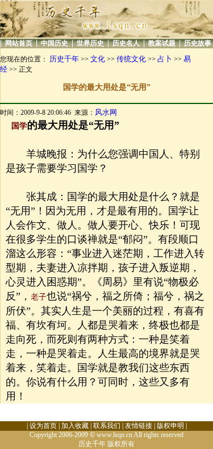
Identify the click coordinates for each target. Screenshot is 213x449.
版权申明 (170, 426)
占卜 (164, 59)
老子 (39, 297)
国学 (19, 126)
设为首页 (43, 426)
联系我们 (106, 426)
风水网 (106, 112)
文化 (97, 59)
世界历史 (90, 43)
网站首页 (18, 43)
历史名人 (126, 43)
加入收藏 (75, 426)
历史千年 (64, 59)
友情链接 (138, 426)
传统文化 (131, 59)
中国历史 (54, 43)
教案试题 (162, 43)
